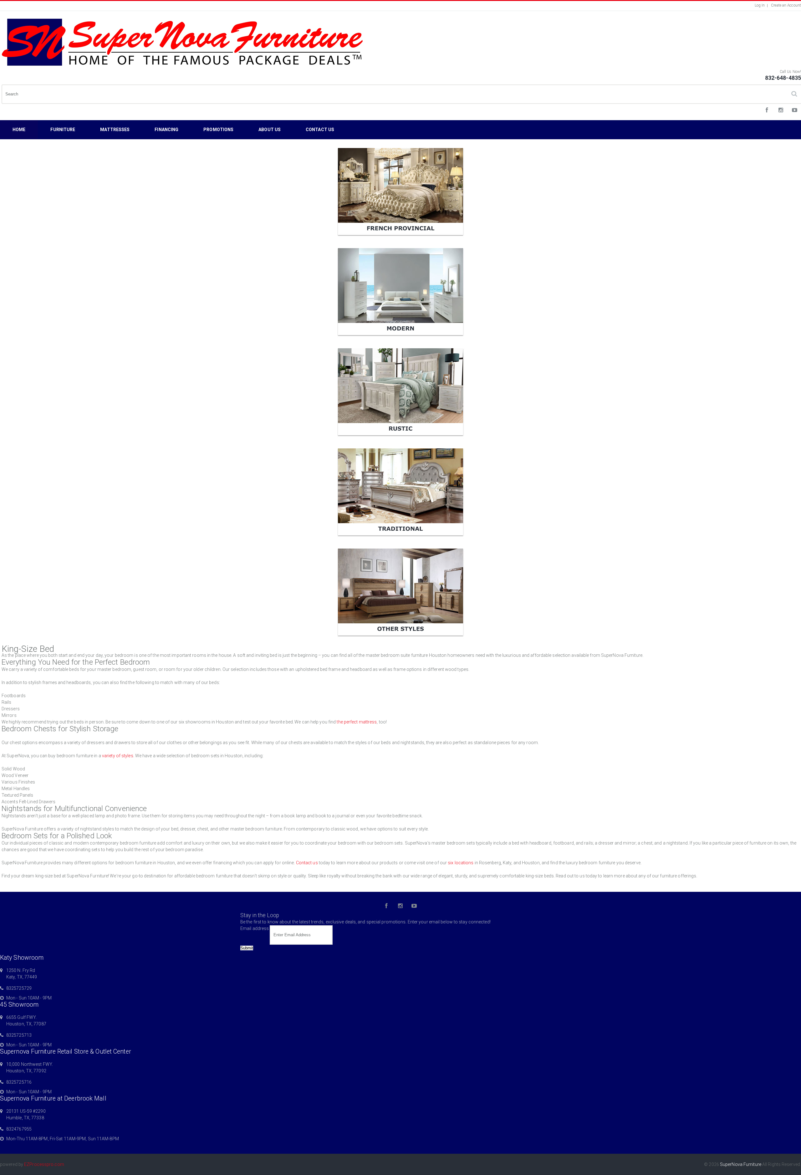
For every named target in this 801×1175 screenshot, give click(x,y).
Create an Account (786, 5)
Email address (254, 928)
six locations (460, 862)
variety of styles (117, 755)
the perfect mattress (357, 721)
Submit (246, 948)
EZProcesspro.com (44, 1164)
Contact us (307, 862)
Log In (760, 5)
